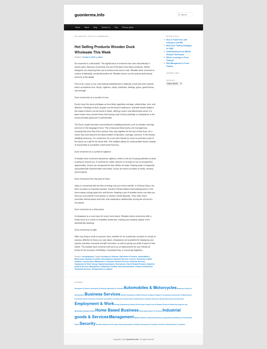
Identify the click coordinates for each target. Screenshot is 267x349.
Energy (94, 264)
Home (77, 27)
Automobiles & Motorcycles (150, 287)
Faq (116, 27)
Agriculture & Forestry (128, 256)
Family (148, 304)
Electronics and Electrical (174, 299)
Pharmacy (158, 318)
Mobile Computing (148, 318)
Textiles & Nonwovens (144, 266)
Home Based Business (117, 310)
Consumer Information (104, 299)
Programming (167, 318)
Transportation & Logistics (102, 269)
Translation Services (83, 269)
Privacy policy (128, 27)
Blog (95, 27)
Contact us (106, 27)
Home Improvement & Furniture (150, 311)
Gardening (173, 304)
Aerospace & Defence (82, 288)
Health (92, 311)
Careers (132, 259)
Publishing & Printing (109, 266)
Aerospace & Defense (109, 256)
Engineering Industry (106, 264)
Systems (106, 324)
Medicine (137, 318)
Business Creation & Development (99, 259)
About (86, 27)
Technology (113, 324)
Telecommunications (126, 266)
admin (100, 57)
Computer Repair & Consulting (159, 295)
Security (88, 323)
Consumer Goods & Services (117, 261)
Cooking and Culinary (121, 299)
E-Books (162, 299)
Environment (120, 264)
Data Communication (136, 299)
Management (94, 266)
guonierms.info (89, 15)
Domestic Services (137, 261)
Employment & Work (83, 264)
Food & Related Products (136, 264)
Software (99, 324)
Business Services (120, 259)
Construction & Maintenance (94, 261)
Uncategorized (88, 256)
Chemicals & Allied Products (137, 295)
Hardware (86, 311)
